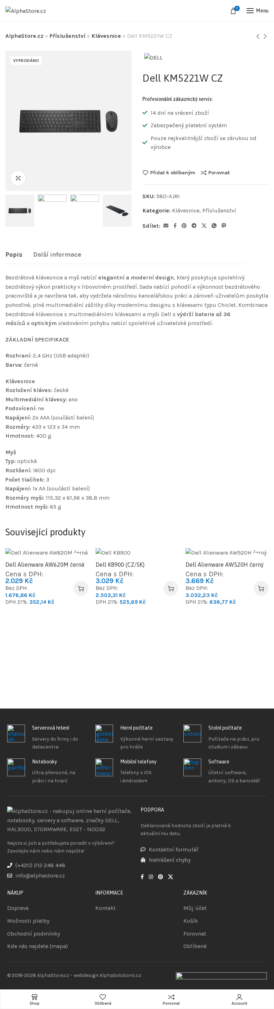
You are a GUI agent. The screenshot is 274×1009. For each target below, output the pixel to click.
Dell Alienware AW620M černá (44, 564)
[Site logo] (25, 11)
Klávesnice (106, 35)
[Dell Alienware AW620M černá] (46, 552)
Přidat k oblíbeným (172, 172)
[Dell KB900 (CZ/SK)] (137, 552)
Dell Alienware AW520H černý (225, 564)
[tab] (14, 255)
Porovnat (219, 172)
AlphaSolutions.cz (120, 975)
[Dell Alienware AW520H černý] (227, 552)
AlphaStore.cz (24, 35)
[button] (80, 588)
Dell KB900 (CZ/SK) (120, 564)
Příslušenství (67, 35)
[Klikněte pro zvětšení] (18, 178)
